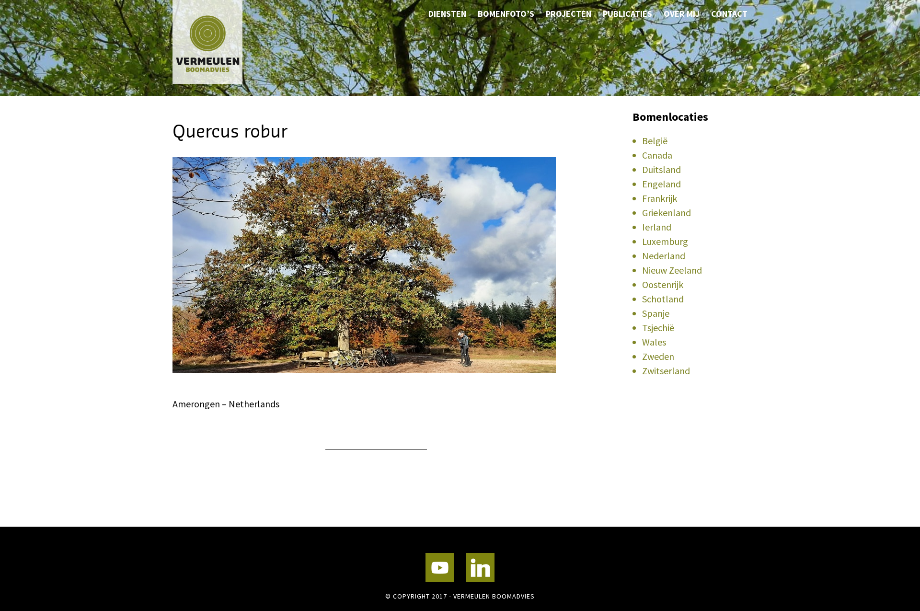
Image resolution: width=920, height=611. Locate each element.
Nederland (663, 256)
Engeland (661, 184)
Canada (657, 155)
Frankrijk (659, 198)
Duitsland (661, 169)
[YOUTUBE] (440, 567)
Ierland (656, 227)
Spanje (655, 313)
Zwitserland (666, 371)
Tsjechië (658, 328)
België (654, 141)
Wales (654, 342)
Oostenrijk (662, 284)
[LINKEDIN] (480, 567)
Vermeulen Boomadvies (220, 42)
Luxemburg (665, 241)
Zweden (658, 356)
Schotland (663, 299)
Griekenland (666, 213)
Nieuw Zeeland (672, 270)
